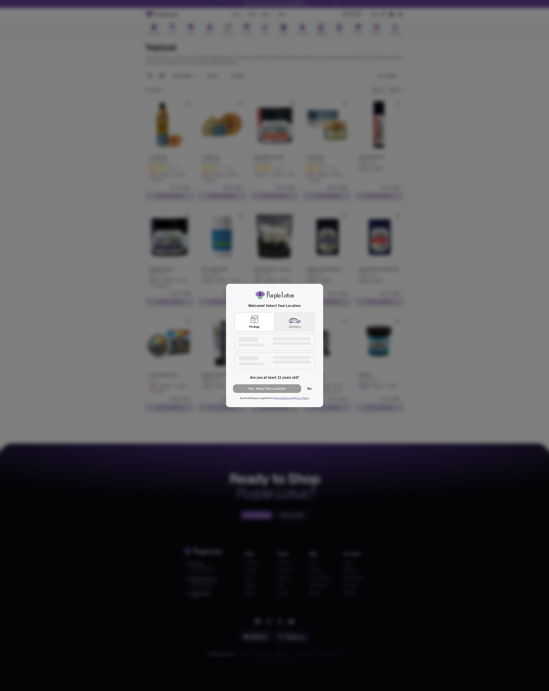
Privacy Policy (301, 398)
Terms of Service (283, 398)
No (309, 388)
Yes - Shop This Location (267, 388)
